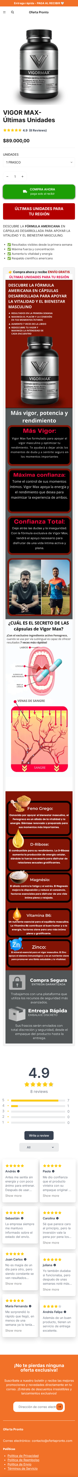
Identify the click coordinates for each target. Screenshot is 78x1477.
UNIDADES (11, 154)
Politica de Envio (19, 1464)
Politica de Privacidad (23, 1456)
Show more (13, 1196)
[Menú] (4, 12)
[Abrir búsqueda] (12, 12)
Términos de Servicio (23, 1468)
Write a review (39, 1135)
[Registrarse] (59, 1406)
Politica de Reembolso (23, 1460)
